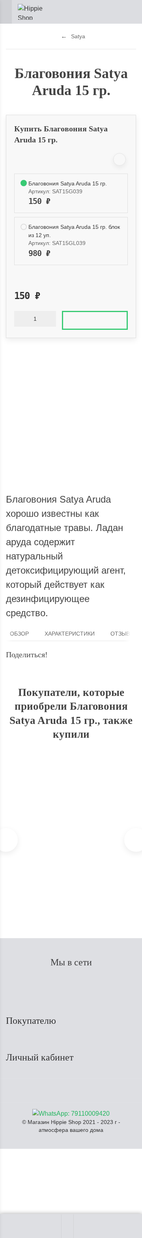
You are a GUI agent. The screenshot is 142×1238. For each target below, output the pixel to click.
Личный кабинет (41, 1057)
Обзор (19, 634)
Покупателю (32, 1020)
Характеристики (70, 634)
